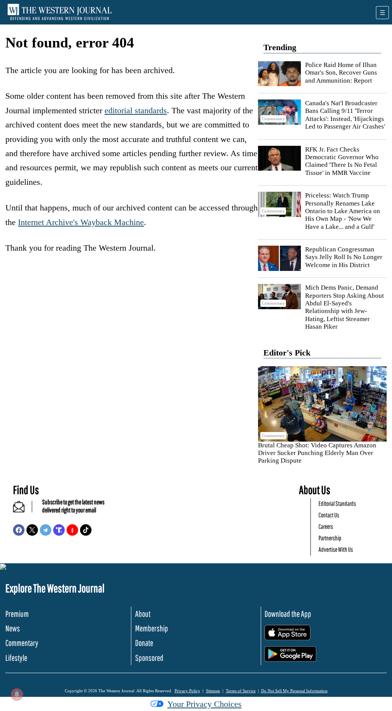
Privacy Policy (187, 690)
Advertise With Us (335, 549)
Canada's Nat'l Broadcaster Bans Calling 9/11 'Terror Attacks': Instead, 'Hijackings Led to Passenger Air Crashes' (345, 114)
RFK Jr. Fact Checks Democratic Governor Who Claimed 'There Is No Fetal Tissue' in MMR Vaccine (342, 161)
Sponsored (149, 657)
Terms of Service (241, 690)
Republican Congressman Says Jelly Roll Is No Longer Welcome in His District (343, 257)
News (12, 628)
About (142, 613)
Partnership (329, 537)
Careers (325, 526)
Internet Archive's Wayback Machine (81, 222)
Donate (144, 642)
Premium (17, 613)
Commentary (21, 642)
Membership (151, 628)
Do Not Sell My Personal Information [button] (294, 690)
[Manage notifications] (17, 694)
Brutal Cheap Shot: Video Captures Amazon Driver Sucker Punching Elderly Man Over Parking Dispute (317, 453)
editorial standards (136, 110)
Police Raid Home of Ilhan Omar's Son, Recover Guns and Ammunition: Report (341, 72)
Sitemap (213, 690)
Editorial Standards (337, 503)
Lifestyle (16, 657)
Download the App (288, 613)
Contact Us (328, 515)
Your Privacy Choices (204, 704)
